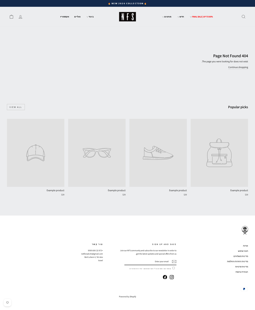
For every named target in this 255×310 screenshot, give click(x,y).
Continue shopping (238, 67)
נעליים (77, 16)
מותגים (167, 16)
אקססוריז (64, 16)
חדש (181, 16)
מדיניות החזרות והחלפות (237, 261)
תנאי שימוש (243, 251)
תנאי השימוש (149, 268)
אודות (245, 245)
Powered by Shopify (127, 296)
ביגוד (91, 16)
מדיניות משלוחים (240, 256)
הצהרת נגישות (242, 272)
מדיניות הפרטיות (136, 268)
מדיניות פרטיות (241, 266)
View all (16, 107)
